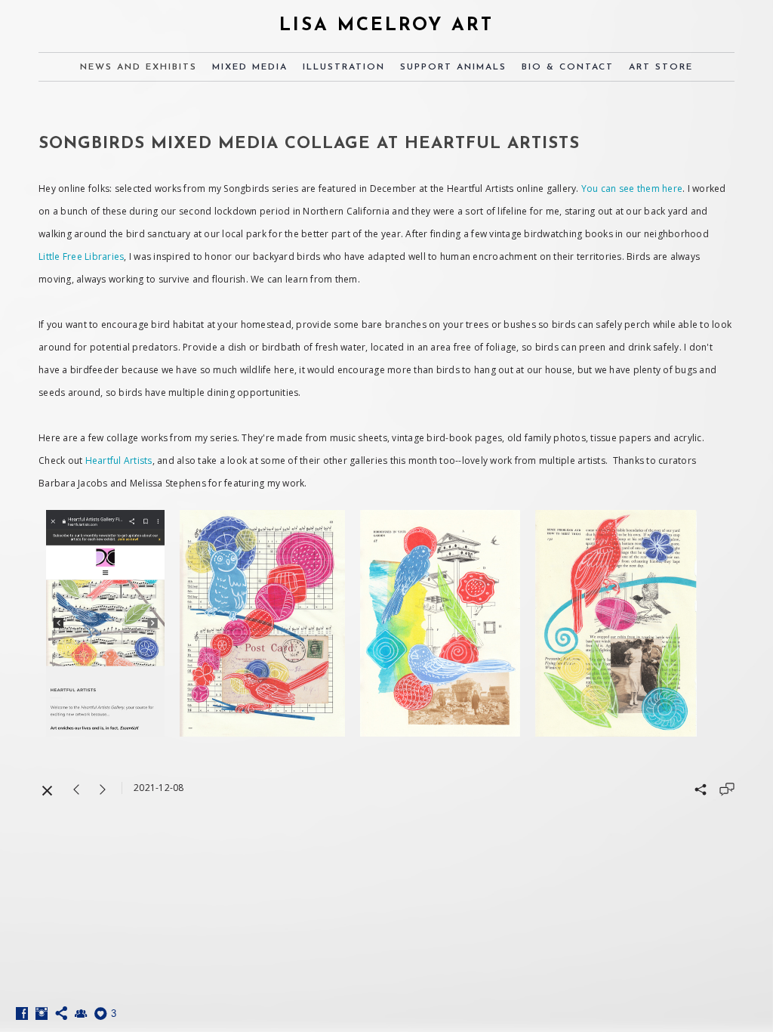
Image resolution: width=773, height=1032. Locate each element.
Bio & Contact (568, 67)
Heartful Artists (118, 460)
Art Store (661, 67)
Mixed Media (250, 67)
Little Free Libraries (81, 256)
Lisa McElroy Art (386, 26)
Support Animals (453, 67)
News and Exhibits (138, 67)
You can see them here (631, 188)
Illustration (344, 67)
